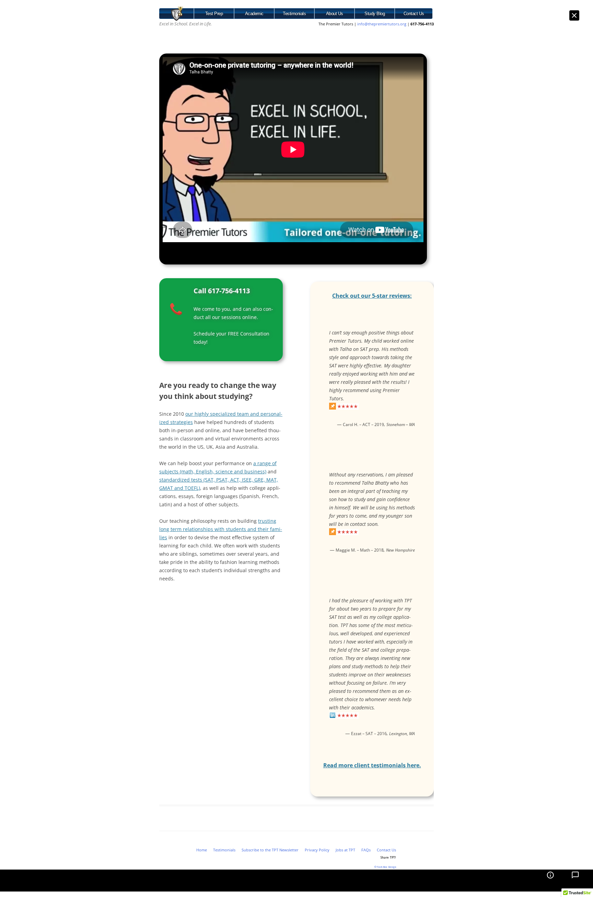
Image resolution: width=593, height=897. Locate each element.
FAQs (366, 849)
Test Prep (214, 13)
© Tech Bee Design (385, 867)
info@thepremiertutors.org (382, 23)
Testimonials (294, 13)
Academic (254, 13)
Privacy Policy (317, 849)
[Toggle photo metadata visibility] (549, 880)
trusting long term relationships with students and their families (220, 529)
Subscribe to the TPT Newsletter (270, 849)
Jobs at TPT (345, 849)
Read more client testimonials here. (372, 765)
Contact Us (414, 13)
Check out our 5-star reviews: (372, 295)
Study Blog (374, 13)
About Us (334, 13)
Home (201, 849)
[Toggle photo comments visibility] (574, 880)
